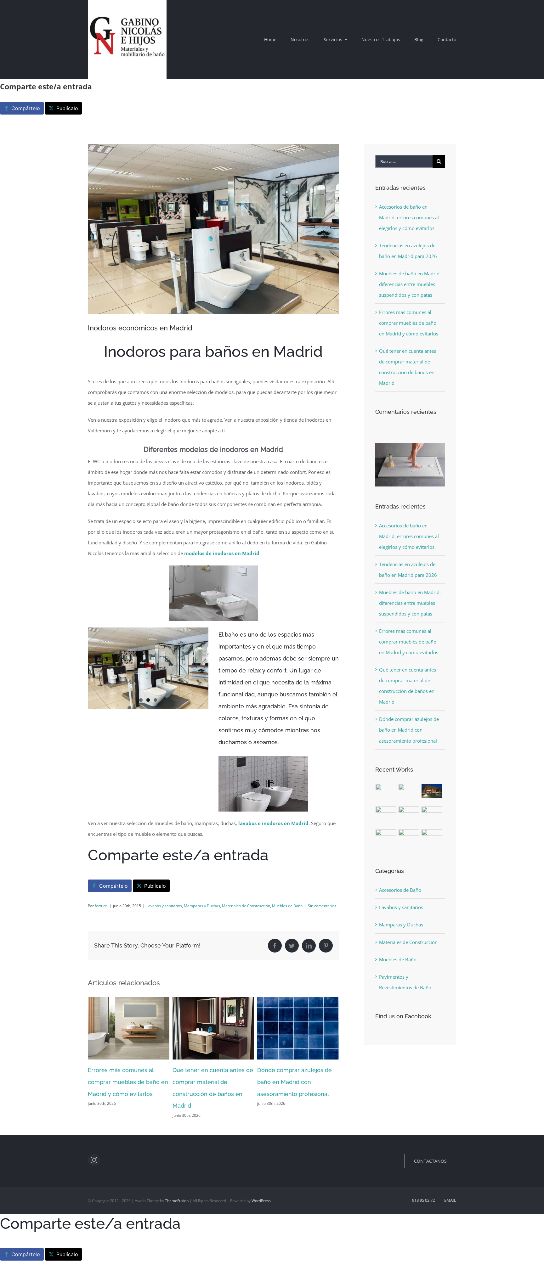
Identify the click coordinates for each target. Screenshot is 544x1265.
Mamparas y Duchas (202, 905)
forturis (101, 905)
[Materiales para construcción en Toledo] (432, 791)
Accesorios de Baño (400, 890)
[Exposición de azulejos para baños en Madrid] (386, 794)
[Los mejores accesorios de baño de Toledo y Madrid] (409, 839)
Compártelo (25, 108)
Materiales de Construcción (246, 905)
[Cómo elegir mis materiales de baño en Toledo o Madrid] (432, 836)
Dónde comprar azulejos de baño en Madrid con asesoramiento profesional (210, 1082)
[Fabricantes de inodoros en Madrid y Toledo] (386, 839)
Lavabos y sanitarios (164, 905)
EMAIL (450, 1200)
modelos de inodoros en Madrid (221, 553)
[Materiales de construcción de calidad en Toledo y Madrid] (386, 814)
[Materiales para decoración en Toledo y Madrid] (409, 814)
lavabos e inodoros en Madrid (273, 823)
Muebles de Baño (287, 905)
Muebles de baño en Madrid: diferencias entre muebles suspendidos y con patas (410, 284)
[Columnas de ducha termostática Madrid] (409, 794)
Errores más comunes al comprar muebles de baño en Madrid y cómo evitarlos (408, 323)
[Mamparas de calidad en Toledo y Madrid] (432, 817)
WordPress (261, 1200)
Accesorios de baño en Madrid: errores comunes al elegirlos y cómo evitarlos (409, 217)
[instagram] (94, 1160)
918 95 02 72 (423, 1200)
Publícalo (67, 108)
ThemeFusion (177, 1200)
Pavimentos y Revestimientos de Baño (405, 982)
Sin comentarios (322, 905)
